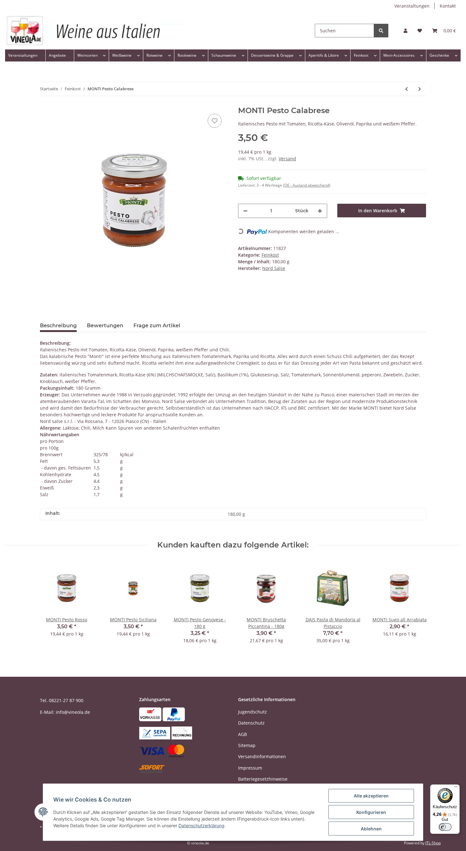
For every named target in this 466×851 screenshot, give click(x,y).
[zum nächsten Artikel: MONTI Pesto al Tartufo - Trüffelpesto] (419, 89)
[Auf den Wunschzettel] (215, 121)
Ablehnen (371, 828)
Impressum (250, 768)
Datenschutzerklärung (201, 825)
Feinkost (270, 255)
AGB (242, 734)
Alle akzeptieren (371, 795)
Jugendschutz (252, 712)
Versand (287, 159)
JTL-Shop (433, 843)
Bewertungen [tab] (105, 326)
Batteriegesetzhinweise (263, 779)
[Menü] (456, 788)
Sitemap (247, 745)
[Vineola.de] (94, 30)
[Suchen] (381, 30)
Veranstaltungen (412, 6)
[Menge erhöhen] (320, 211)
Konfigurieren (371, 812)
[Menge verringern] (245, 211)
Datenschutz (251, 723)
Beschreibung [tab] (58, 326)
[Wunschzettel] (419, 31)
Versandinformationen (262, 756)
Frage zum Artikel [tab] (156, 326)
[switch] (445, 827)
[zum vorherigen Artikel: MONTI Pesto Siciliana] (406, 89)
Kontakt (448, 6)
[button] (405, 31)
